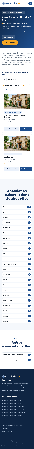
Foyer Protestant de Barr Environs (14, 116)
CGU (17, 441)
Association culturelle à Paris (11, 400)
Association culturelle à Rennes (12, 415)
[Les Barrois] (17, 143)
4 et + (26, 85)
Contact (28, 443)
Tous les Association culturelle (12, 425)
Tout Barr (9, 37)
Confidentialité (24, 441)
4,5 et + (7, 89)
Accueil (4, 32)
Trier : (4, 79)
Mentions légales (10, 441)
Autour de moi (11, 43)
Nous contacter (7, 431)
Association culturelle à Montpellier (14, 412)
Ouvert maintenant (12, 85)
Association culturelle (15, 32)
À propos (22, 443)
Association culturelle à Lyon (11, 403)
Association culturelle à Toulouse (13, 409)
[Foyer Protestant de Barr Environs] (17, 101)
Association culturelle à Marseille (13, 406)
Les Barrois (8, 157)
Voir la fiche (25, 129)
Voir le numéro (12, 129)
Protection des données (10, 443)
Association (12, 3)
